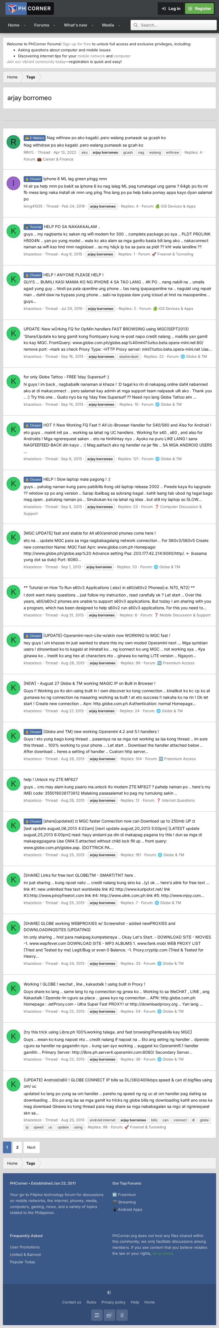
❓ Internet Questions (175, 800)
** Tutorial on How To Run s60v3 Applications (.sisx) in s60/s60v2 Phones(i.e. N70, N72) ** (109, 587)
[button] (25, 25)
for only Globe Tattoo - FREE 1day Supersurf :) (66, 376)
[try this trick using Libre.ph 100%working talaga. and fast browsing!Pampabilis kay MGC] (108, 1031)
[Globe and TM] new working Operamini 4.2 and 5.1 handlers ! (92, 731)
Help (135, 1302)
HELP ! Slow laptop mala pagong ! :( (67, 479)
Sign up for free (77, 44)
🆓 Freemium (124, 1194)
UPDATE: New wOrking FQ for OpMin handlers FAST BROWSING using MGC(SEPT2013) (106, 328)
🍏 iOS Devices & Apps (175, 206)
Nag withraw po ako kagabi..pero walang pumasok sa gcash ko (95, 137)
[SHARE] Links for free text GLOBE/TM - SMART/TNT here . (79, 875)
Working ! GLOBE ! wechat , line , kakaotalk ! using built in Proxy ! (84, 984)
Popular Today (22, 1262)
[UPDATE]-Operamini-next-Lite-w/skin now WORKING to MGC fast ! (97, 635)
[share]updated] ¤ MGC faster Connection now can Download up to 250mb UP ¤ (110, 821)
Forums (41, 25)
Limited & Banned (25, 1254)
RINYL (29, 152)
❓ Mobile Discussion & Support (182, 615)
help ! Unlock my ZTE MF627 (51, 779)
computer (122, 56)
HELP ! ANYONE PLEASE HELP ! (64, 274)
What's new (75, 25)
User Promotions (25, 1247)
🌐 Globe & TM (194, 356)
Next (31, 1147)
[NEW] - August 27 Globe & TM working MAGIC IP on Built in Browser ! (89, 683)
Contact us (71, 1302)
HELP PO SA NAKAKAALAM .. (62, 226)
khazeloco (33, 254)
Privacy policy (113, 1302)
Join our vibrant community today (36, 61)
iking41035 (33, 206)
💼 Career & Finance (55, 159)
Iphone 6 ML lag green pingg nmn (66, 178)
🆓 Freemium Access (175, 663)
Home (13, 25)
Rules (91, 1302)
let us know (163, 1253)
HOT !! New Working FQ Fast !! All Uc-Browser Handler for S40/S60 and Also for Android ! (118, 425)
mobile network (91, 56)
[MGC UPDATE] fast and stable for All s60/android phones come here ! (90, 533)
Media (108, 25)
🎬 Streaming (124, 1202)
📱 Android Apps (127, 1209)
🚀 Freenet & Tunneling (172, 254)
